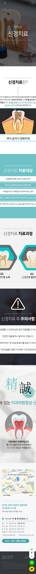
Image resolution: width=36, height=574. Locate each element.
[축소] (31, 481)
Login (25, 2)
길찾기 (31, 495)
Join (29, 2)
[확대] (31, 478)
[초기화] (31, 484)
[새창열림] (32, 549)
